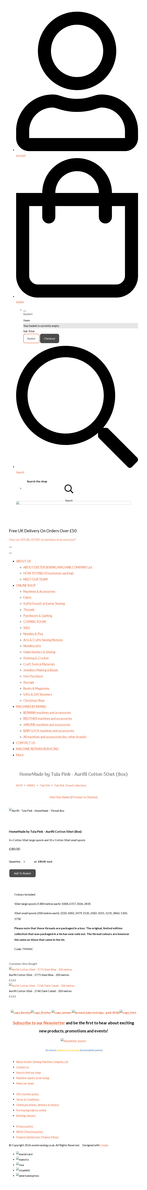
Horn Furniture (33, 676)
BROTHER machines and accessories (47, 718)
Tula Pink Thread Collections (70, 785)
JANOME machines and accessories (46, 724)
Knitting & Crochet (36, 658)
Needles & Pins (33, 634)
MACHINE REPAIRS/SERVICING (37, 749)
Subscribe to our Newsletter (39, 1022)
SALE (26, 628)
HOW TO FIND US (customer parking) (48, 573)
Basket (31, 338)
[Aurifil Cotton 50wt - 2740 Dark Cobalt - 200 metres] (42, 985)
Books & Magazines (36, 688)
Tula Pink (45, 785)
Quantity (14, 861)
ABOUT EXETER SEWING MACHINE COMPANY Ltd (57, 567)
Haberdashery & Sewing (39, 652)
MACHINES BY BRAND (31, 706)
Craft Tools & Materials (39, 664)
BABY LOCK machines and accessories (48, 731)
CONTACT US (25, 743)
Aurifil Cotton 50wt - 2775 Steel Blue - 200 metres (39, 974)
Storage (28, 682)
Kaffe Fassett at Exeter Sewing (44, 603)
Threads (29, 609)
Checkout (49, 338)
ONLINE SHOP (26, 585)
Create (104, 1145)
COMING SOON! (34, 621)
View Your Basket (59, 797)
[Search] (69, 488)
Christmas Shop (33, 700)
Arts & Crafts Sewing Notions (43, 640)
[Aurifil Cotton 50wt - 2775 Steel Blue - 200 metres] (40, 969)
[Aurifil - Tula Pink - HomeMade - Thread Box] (14, 821)
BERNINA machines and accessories (47, 712)
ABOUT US (23, 561)
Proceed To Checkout (85, 797)
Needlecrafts (32, 646)
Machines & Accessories (39, 591)
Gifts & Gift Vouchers (37, 694)
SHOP (19, 785)
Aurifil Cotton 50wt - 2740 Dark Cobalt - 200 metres (40, 991)
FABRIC (31, 785)
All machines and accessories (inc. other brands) (55, 737)
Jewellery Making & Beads (40, 670)
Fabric (27, 597)
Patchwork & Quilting (37, 616)
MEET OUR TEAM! (35, 579)
